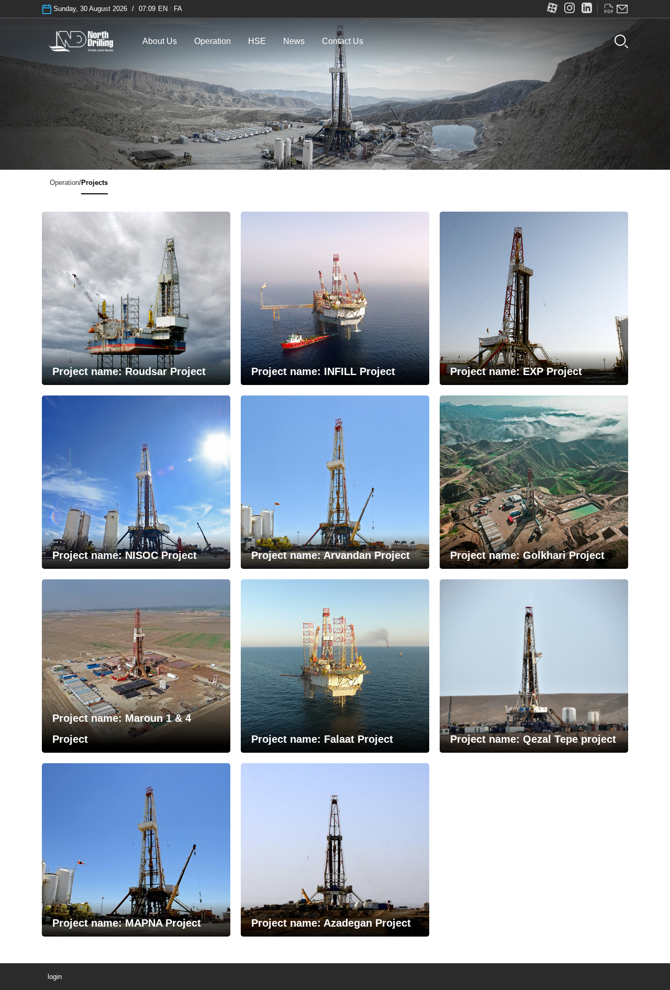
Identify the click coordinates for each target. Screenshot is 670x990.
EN (163, 9)
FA (178, 9)
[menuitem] (159, 41)
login (55, 977)
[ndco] (81, 40)
